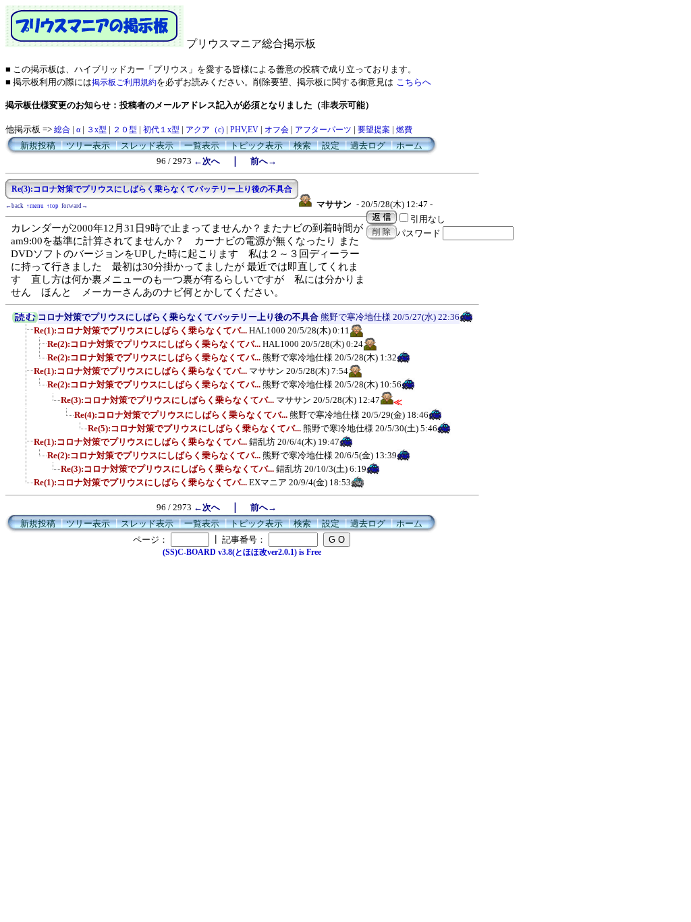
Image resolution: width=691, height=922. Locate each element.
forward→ (74, 205)
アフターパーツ (323, 129)
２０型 (125, 129)
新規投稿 (37, 145)
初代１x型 (161, 129)
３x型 (96, 129)
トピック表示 (256, 145)
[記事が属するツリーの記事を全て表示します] (25, 320)
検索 (302, 145)
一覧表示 (201, 145)
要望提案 (374, 129)
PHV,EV (244, 129)
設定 (330, 145)
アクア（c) (205, 129)
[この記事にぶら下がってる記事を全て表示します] (27, 335)
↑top (53, 205)
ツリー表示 (88, 145)
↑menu (35, 205)
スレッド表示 (147, 145)
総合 (62, 129)
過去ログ (367, 145)
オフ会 (277, 129)
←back (14, 205)
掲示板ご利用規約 (124, 82)
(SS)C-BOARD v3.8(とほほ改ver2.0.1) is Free (242, 552)
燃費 (404, 129)
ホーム (409, 145)
